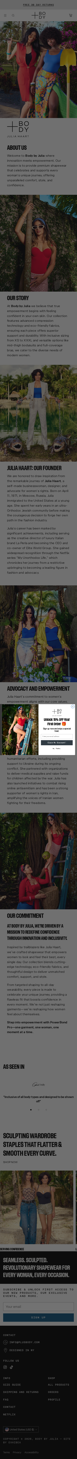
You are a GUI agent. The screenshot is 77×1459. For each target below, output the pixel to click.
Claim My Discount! (57, 743)
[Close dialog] (72, 706)
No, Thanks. (57, 748)
